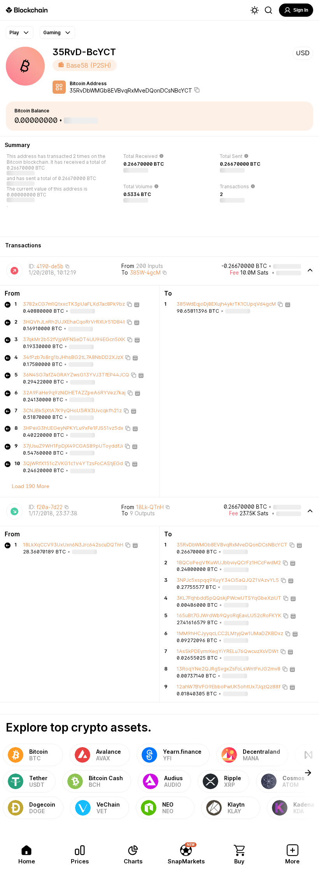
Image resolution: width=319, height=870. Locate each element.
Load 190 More (30, 486)
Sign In (300, 10)
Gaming (52, 32)
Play (14, 32)
